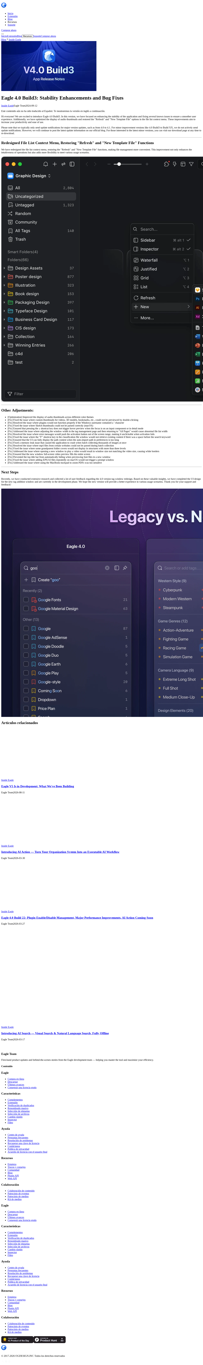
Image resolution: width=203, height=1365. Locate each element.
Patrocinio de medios (18, 1196)
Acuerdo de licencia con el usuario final (27, 1151)
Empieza (12, 1164)
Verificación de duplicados (21, 1105)
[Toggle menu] (2, 33)
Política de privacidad (18, 1149)
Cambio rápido (15, 1116)
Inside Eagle (7, 105)
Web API (12, 1178)
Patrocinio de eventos (18, 1193)
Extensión (13, 1102)
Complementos (15, 1099)
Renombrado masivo (18, 1108)
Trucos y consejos (17, 1167)
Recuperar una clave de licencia (23, 1143)
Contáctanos (14, 1146)
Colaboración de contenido (21, 1190)
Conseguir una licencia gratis (22, 1087)
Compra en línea (16, 1079)
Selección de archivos (18, 1114)
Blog (3, 39)
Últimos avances (16, 1084)
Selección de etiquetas (19, 1111)
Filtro (10, 1122)
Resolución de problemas (20, 1140)
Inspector (12, 1119)
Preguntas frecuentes (18, 1137)
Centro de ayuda (16, 1134)
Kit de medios (15, 1199)
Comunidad (13, 1170)
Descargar (13, 1081)
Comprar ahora (8, 30)
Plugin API (13, 1175)
